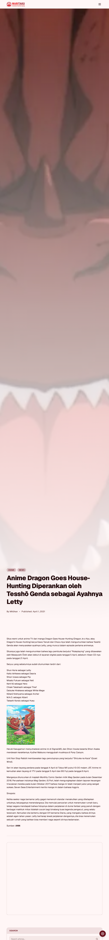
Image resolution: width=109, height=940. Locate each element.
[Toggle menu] (99, 4)
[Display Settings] (102, 933)
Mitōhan (14, 611)
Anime (11, 570)
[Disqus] (54, 879)
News (21, 570)
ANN (17, 825)
